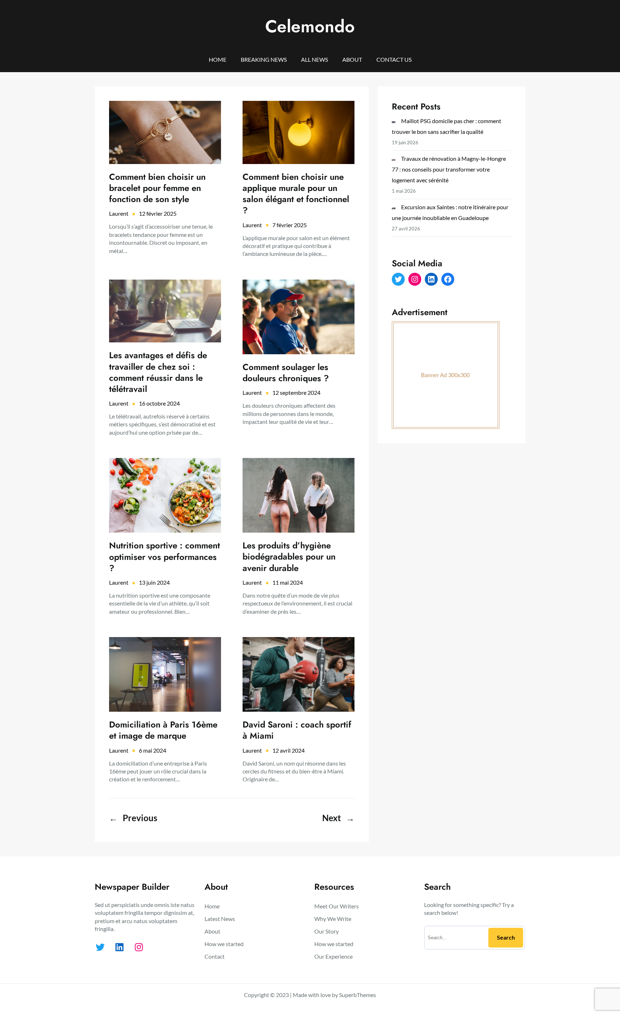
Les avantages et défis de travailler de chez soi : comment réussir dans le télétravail (158, 372)
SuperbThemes (357, 994)
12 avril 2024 (288, 750)
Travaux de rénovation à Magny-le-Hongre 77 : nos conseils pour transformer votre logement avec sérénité (449, 169)
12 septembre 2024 (296, 392)
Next (338, 818)
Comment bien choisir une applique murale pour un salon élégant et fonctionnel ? (296, 193)
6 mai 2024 (152, 750)
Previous (133, 818)
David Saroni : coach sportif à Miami (297, 730)
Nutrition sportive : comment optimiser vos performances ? (164, 557)
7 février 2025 (289, 224)
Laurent (118, 213)
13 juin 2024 (154, 582)
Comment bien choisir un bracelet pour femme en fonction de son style (157, 188)
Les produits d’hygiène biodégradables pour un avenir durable (289, 557)
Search (506, 937)
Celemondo (310, 26)
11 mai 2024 (287, 582)
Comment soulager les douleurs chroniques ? (286, 372)
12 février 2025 (158, 213)
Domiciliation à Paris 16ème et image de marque (163, 730)
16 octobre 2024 (159, 403)
